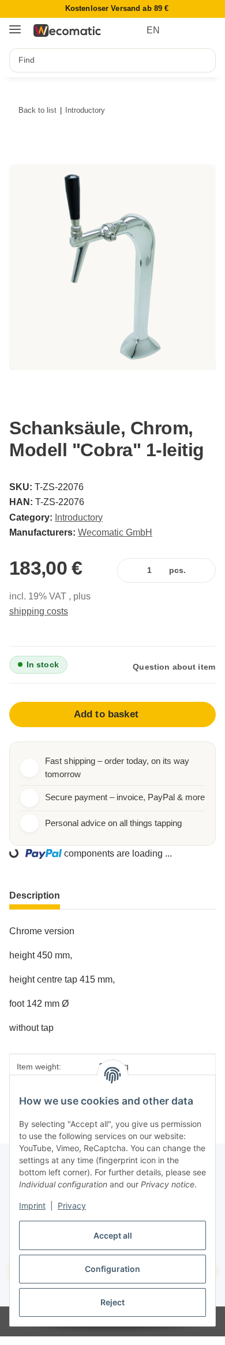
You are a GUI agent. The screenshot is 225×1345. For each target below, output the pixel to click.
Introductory (79, 517)
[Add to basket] (23, 157)
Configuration (112, 1269)
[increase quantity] (204, 570)
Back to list (37, 110)
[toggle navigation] (15, 25)
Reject (112, 1302)
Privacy (72, 1205)
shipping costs (38, 611)
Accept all (112, 1235)
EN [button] (153, 30)
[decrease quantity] (128, 570)
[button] (186, 30)
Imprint (32, 1205)
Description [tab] (34, 895)
